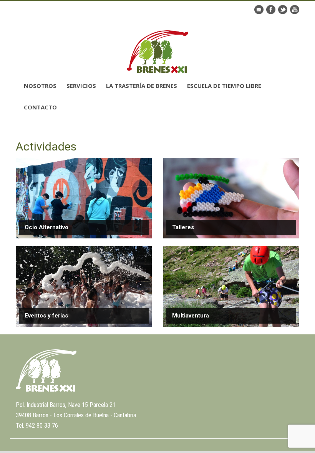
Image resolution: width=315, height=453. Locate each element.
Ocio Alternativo (46, 227)
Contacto (40, 107)
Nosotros (40, 85)
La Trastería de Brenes (141, 85)
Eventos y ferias (46, 315)
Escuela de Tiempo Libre (224, 85)
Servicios (81, 85)
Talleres (183, 227)
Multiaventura (190, 315)
